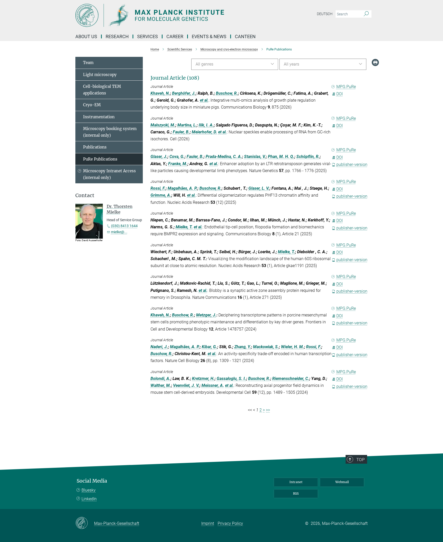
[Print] (375, 62)
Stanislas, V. (255, 156)
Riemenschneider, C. (290, 378)
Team (88, 62)
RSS (296, 493)
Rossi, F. (158, 188)
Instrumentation (99, 116)
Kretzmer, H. (203, 378)
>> (268, 410)
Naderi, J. (159, 346)
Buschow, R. (227, 93)
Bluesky (89, 490)
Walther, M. (160, 385)
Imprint (207, 523)
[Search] (366, 14)
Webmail (342, 482)
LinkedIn (89, 498)
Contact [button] (84, 195)
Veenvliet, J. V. (186, 385)
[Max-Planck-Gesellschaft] (84, 523)
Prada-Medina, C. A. (224, 156)
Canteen (245, 36)
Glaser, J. (158, 156)
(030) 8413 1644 (124, 226)
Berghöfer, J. (184, 93)
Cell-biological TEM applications (102, 89)
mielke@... (119, 232)
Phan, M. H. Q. (281, 156)
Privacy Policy (230, 523)
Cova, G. (177, 156)
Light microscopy (100, 74)
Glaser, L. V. (258, 188)
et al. (204, 100)
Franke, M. (177, 163)
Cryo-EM (92, 104)
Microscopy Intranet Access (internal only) (109, 174)
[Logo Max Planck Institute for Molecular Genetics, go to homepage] (171, 15)
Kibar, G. (209, 346)
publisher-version (351, 164)
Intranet (296, 482)
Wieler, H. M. (292, 346)
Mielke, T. (184, 227)
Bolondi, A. (160, 378)
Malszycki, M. (162, 125)
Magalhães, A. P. (182, 188)
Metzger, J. (206, 315)
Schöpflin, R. (308, 156)
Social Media (92, 481)
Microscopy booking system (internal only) (110, 132)
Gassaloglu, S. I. (231, 378)
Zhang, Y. (242, 346)
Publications (95, 147)
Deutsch (325, 14)
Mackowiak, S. (266, 346)
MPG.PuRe (346, 86)
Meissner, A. (213, 385)
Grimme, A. (160, 195)
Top (360, 459)
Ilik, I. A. (206, 125)
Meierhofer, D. (204, 132)
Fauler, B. (181, 132)
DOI (339, 93)
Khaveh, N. (160, 93)
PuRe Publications (100, 159)
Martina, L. (187, 125)
